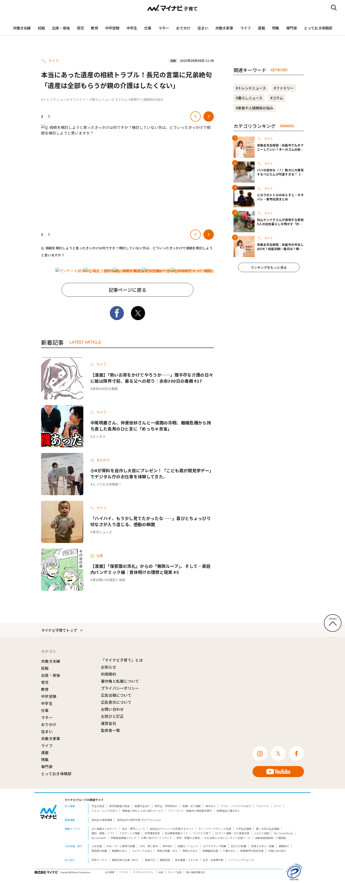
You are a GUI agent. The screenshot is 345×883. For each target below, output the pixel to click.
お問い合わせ (112, 709)
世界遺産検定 (152, 833)
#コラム (121, 99)
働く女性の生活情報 (267, 829)
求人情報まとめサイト (104, 829)
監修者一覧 (110, 730)
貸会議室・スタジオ (186, 860)
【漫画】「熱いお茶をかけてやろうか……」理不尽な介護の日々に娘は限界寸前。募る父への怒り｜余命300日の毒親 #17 (151, 378)
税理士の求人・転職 (262, 846)
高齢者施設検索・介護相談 (270, 838)
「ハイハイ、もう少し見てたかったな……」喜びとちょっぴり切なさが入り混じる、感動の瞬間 (150, 521)
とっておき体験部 (318, 28)
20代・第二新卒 (149, 846)
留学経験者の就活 (119, 806)
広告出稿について (116, 695)
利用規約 (108, 674)
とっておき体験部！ (107, 484)
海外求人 (210, 806)
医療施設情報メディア (123, 838)
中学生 (131, 28)
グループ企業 (175, 872)
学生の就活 (98, 806)
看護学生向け (142, 806)
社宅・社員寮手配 (213, 860)
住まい (202, 28)
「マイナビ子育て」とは (122, 660)
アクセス (123, 872)
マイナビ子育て (202, 833)
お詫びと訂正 (112, 716)
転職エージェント (188, 846)
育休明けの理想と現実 (108, 579)
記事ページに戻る (127, 289)
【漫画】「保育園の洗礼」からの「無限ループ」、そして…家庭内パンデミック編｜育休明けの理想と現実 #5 (150, 569)
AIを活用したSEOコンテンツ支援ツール (227, 838)
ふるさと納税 (261, 833)
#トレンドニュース (55, 99)
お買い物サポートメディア (156, 838)
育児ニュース (102, 532)
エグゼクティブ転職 (214, 846)
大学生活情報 (243, 829)
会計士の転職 (238, 846)
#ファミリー (79, 99)
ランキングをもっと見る (269, 267)
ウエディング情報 (129, 833)
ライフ (245, 28)
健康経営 (165, 860)
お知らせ (108, 667)
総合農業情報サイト (176, 833)
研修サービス (99, 860)
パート (277, 806)
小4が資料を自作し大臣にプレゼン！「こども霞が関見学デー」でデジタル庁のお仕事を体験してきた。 (152, 473)
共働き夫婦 (22, 28)
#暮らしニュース (102, 99)
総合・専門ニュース (133, 829)
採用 (160, 872)
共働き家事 (224, 28)
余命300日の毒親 (105, 388)
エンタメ (99, 436)
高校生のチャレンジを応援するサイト (172, 829)
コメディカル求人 (142, 851)
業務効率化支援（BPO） (126, 860)
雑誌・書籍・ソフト (103, 833)
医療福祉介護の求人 (228, 810)
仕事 (147, 28)
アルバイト (262, 806)
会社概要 (109, 872)
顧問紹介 (284, 846)
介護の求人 (229, 851)
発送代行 (150, 860)
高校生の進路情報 (102, 820)
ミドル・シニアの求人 (104, 810)
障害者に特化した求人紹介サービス (142, 810)
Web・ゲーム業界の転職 (121, 846)
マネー (163, 28)
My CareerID (99, 838)
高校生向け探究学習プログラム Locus (139, 820)
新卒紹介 (168, 846)
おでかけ (183, 28)
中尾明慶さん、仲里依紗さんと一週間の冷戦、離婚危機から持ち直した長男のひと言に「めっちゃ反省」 (150, 425)
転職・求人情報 (192, 806)
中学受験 (112, 28)
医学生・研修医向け (166, 806)
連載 (261, 28)
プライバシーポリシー (120, 688)
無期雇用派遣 (210, 851)
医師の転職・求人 (167, 851)
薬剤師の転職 (99, 851)
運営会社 (108, 723)
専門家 (291, 28)
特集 (275, 28)
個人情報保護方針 (195, 872)
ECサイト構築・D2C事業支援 (232, 833)
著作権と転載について (120, 681)
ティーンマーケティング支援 (214, 829)
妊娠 (41, 28)
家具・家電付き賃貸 (188, 838)
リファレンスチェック (241, 860)
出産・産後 (61, 28)
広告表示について (116, 702)
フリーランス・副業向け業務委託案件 (190, 810)
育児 (80, 28)
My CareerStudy (283, 833)
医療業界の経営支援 (252, 851)
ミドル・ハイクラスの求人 (235, 806)
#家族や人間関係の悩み (145, 99)
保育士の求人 (190, 851)
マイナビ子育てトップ (59, 630)
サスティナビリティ (143, 872)
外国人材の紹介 (277, 851)
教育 (94, 28)
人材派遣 (97, 846)
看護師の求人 (119, 851)
